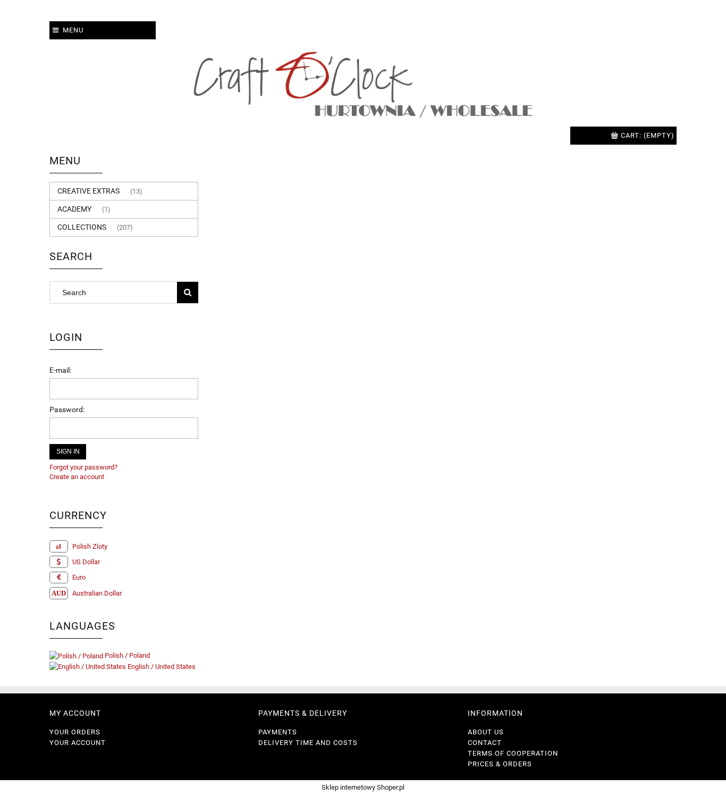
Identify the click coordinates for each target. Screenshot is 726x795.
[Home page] (363, 83)
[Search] (187, 292)
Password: (67, 409)
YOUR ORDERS (74, 732)
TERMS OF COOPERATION (513, 753)
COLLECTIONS (81, 227)
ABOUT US (486, 732)
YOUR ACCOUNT (77, 743)
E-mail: (60, 370)
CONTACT (485, 743)
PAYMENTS (277, 732)
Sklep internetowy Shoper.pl (363, 787)
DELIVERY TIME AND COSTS (308, 743)
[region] (443, 363)
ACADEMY (74, 209)
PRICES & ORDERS (500, 764)
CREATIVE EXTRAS (88, 191)
